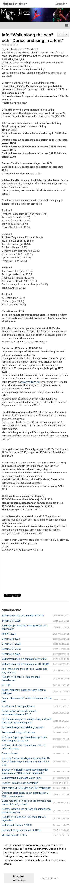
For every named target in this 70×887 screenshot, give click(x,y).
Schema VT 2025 (11, 620)
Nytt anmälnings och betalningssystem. (23, 727)
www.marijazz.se (30, 381)
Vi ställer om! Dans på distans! (18, 706)
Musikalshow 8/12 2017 (14, 835)
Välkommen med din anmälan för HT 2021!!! (25, 664)
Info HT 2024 (9, 633)
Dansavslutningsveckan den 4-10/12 (21, 830)
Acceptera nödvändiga (19, 878)
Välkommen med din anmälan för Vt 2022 (24, 659)
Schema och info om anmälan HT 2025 (23, 615)
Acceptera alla (50, 878)
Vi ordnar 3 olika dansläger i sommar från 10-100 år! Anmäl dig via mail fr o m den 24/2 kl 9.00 (26, 761)
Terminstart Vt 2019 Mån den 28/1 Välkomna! (26, 788)
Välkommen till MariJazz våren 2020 (21, 777)
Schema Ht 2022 (11, 654)
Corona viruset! (10, 753)
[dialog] (35, 862)
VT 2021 (6, 685)
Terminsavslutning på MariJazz (18, 732)
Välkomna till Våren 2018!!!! (17, 825)
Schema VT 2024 (11, 643)
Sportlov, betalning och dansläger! (20, 783)
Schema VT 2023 (11, 648)
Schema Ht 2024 (11, 638)
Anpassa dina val (14, 868)
